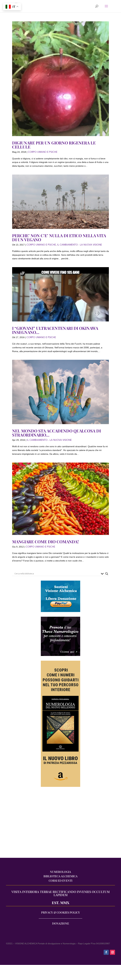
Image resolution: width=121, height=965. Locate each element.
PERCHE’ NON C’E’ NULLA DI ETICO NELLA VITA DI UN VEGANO (59, 237)
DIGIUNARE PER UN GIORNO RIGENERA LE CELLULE (54, 145)
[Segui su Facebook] (106, 952)
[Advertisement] (60, 824)
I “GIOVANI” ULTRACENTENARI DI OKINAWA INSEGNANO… (55, 330)
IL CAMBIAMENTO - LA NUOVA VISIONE (79, 244)
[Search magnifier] (106, 573)
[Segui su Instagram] (112, 952)
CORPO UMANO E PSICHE (42, 152)
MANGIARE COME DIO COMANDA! (45, 541)
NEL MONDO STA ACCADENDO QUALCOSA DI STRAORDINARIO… (56, 433)
